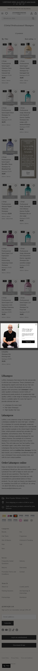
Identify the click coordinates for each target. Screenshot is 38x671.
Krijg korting (28, 341)
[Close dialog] (36, 324)
